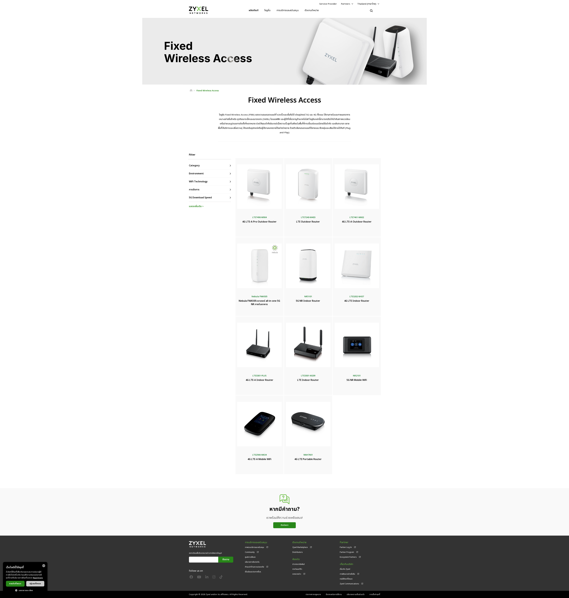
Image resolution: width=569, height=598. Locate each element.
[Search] (371, 11)
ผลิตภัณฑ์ (253, 10)
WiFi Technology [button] (198, 181)
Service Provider (328, 4)
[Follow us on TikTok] (221, 577)
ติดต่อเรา (285, 525)
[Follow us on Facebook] (191, 577)
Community (250, 552)
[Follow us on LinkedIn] (206, 577)
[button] (25, 590)
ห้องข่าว (296, 559)
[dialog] (25, 578)
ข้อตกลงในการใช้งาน (334, 594)
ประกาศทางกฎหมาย (313, 594)
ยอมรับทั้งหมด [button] (15, 583)
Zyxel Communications (349, 583)
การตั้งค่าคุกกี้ (375, 594)
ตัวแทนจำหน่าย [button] (312, 10)
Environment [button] (196, 173)
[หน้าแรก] (191, 90)
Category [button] (194, 165)
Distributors (297, 552)
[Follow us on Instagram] (213, 577)
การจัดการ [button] (194, 189)
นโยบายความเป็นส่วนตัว (356, 594)
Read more (38, 578)
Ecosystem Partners (348, 557)
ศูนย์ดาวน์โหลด (250, 557)
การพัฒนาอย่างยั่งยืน (347, 574)
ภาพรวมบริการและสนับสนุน (254, 547)
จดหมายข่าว (296, 574)
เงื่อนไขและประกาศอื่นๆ (253, 571)
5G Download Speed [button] (200, 197)
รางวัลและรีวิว (297, 569)
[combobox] (43, 565)
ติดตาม (225, 559)
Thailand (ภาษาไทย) (366, 4)
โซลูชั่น (267, 10)
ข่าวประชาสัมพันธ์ (298, 564)
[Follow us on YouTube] (199, 577)
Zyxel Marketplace (300, 547)
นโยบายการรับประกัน (252, 562)
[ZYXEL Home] (198, 10)
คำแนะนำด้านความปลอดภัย (254, 567)
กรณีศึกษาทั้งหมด (346, 579)
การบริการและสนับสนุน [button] (287, 10)
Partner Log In (346, 547)
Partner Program (347, 552)
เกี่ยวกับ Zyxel (345, 569)
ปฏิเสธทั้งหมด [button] (35, 583)
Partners (345, 4)
